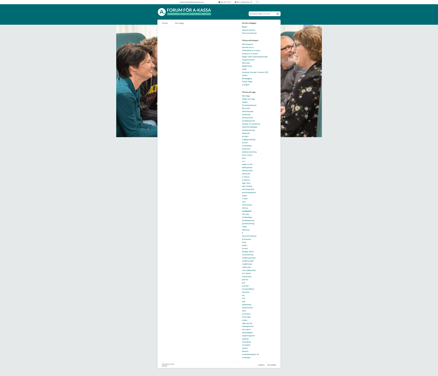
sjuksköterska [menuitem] (247, 308)
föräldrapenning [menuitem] (248, 220)
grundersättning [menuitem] (248, 224)
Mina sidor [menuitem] (246, 63)
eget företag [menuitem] (247, 186)
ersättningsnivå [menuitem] (248, 189)
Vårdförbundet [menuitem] (247, 111)
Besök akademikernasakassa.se (192, 2)
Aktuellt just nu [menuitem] (248, 47)
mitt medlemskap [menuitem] (249, 270)
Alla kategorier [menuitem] (247, 44)
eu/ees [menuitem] (244, 196)
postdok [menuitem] (245, 286)
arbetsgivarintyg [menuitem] (248, 130)
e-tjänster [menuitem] (246, 180)
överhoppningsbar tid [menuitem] (250, 354)
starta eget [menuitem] (246, 317)
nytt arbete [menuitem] (246, 273)
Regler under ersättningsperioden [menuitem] (255, 57)
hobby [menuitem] (244, 227)
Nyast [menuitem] (244, 27)
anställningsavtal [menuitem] (248, 121)
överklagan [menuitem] (246, 358)
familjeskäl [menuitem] (246, 211)
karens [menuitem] (244, 245)
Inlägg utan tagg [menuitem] (248, 99)
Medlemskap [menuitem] (247, 66)
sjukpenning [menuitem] (246, 305)
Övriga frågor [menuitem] (247, 82)
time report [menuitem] (246, 330)
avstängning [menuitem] (247, 146)
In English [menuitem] (245, 85)
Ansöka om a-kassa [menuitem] (250, 54)
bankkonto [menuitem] (246, 149)
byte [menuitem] (244, 158)
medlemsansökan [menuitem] (249, 258)
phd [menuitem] (243, 283)
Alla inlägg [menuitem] (246, 96)
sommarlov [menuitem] (246, 314)
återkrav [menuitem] (245, 351)
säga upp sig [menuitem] (247, 323)
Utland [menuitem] (244, 75)
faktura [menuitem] (245, 208)
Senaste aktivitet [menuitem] (248, 30)
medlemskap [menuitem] (247, 264)
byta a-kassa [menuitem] (247, 155)
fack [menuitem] (244, 202)
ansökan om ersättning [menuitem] (251, 124)
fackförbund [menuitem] (247, 205)
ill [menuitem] (242, 233)
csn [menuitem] (243, 161)
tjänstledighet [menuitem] (247, 333)
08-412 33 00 (226, 2)
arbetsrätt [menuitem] (246, 133)
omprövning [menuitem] (246, 277)
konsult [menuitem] (245, 249)
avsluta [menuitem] (245, 143)
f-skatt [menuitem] (245, 199)
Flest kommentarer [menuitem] (249, 33)
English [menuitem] (245, 102)
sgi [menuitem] (243, 295)
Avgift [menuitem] (244, 69)
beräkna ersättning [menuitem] (249, 152)
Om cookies (271, 365)
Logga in (261, 365)
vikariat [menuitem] (245, 348)
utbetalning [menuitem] (246, 342)
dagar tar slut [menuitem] (247, 164)
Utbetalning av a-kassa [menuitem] (251, 50)
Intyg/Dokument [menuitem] (248, 60)
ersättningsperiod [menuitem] (249, 192)
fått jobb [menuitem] (245, 214)
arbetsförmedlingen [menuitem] (249, 127)
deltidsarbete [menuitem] (247, 168)
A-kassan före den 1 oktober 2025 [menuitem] (255, 72)
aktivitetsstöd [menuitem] (247, 118)
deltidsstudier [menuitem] (247, 171)
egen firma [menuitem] (246, 183)
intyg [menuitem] (244, 242)
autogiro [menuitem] (245, 136)
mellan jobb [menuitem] (246, 267)
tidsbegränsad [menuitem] (247, 326)
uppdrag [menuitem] (245, 339)
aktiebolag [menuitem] (246, 115)
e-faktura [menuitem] (245, 177)
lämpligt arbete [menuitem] (248, 252)
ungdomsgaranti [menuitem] (248, 336)
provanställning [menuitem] (248, 289)
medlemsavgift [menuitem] (248, 261)
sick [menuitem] (243, 298)
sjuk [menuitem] (243, 301)
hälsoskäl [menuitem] (245, 230)
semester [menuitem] (245, 292)
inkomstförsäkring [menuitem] (249, 236)
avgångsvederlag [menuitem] (248, 140)
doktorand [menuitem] (246, 174)
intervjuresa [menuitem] (246, 239)
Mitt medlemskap (243, 2)
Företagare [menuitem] (247, 79)
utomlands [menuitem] (246, 345)
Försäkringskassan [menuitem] (249, 105)
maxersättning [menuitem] (247, 255)
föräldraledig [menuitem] (247, 217)
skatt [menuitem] (244, 311)
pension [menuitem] (245, 280)
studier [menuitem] (244, 320)
